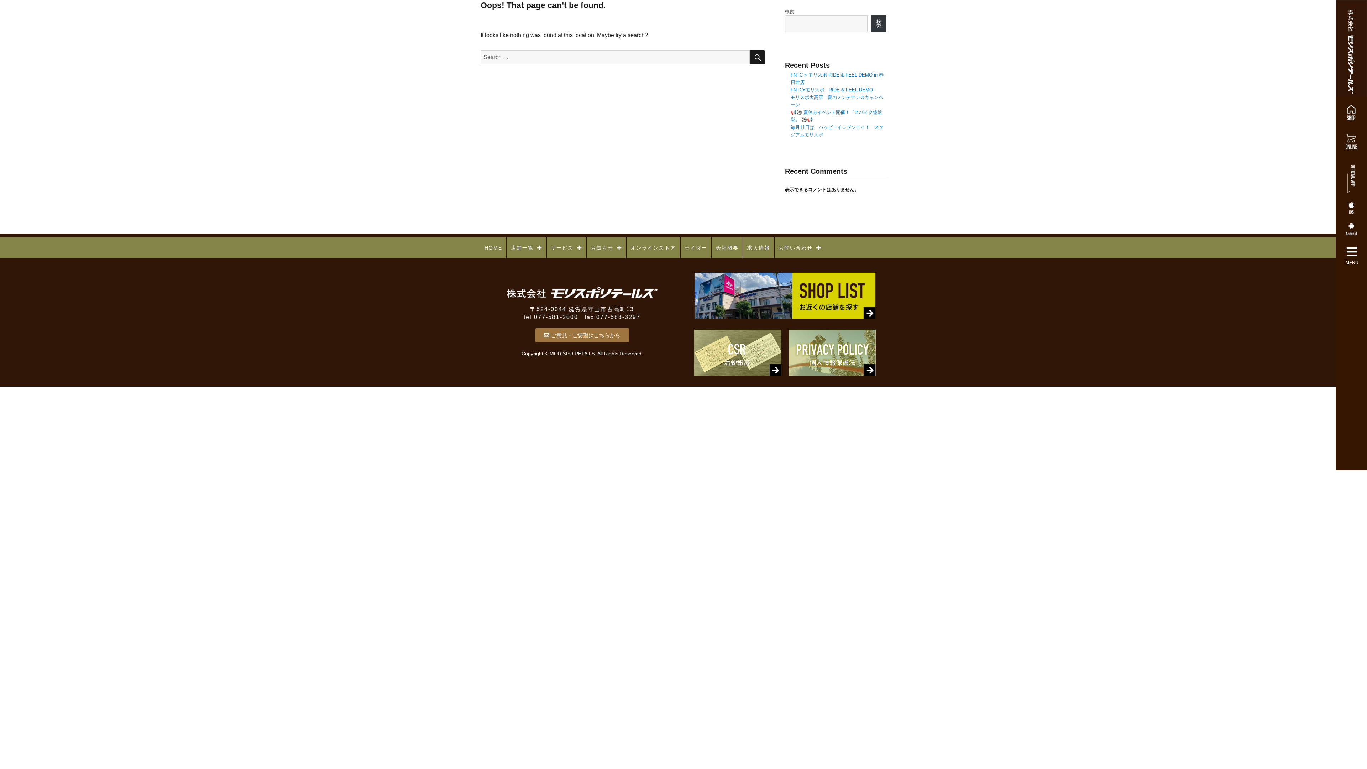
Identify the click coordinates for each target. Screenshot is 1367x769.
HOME (493, 248)
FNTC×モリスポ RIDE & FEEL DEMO (832, 90)
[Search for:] (615, 57)
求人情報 (758, 248)
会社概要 (727, 248)
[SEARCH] (757, 57)
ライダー (696, 248)
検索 (789, 11)
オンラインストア (653, 248)
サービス (562, 248)
